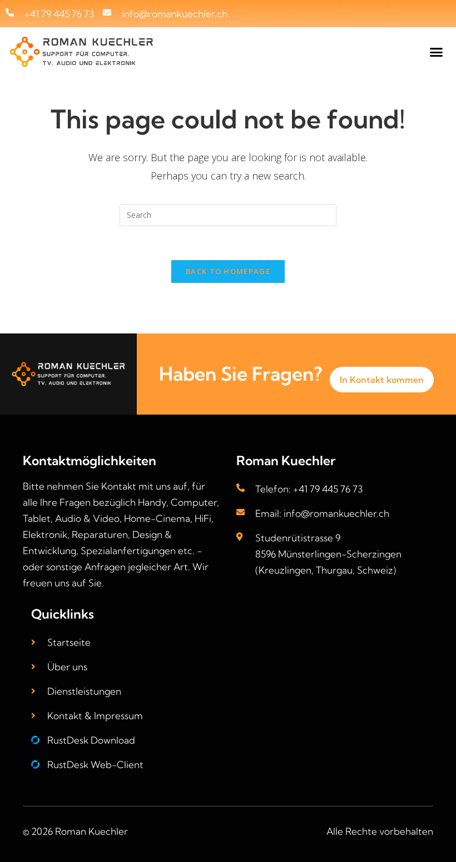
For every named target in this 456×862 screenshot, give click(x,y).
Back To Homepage (228, 271)
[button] (436, 52)
